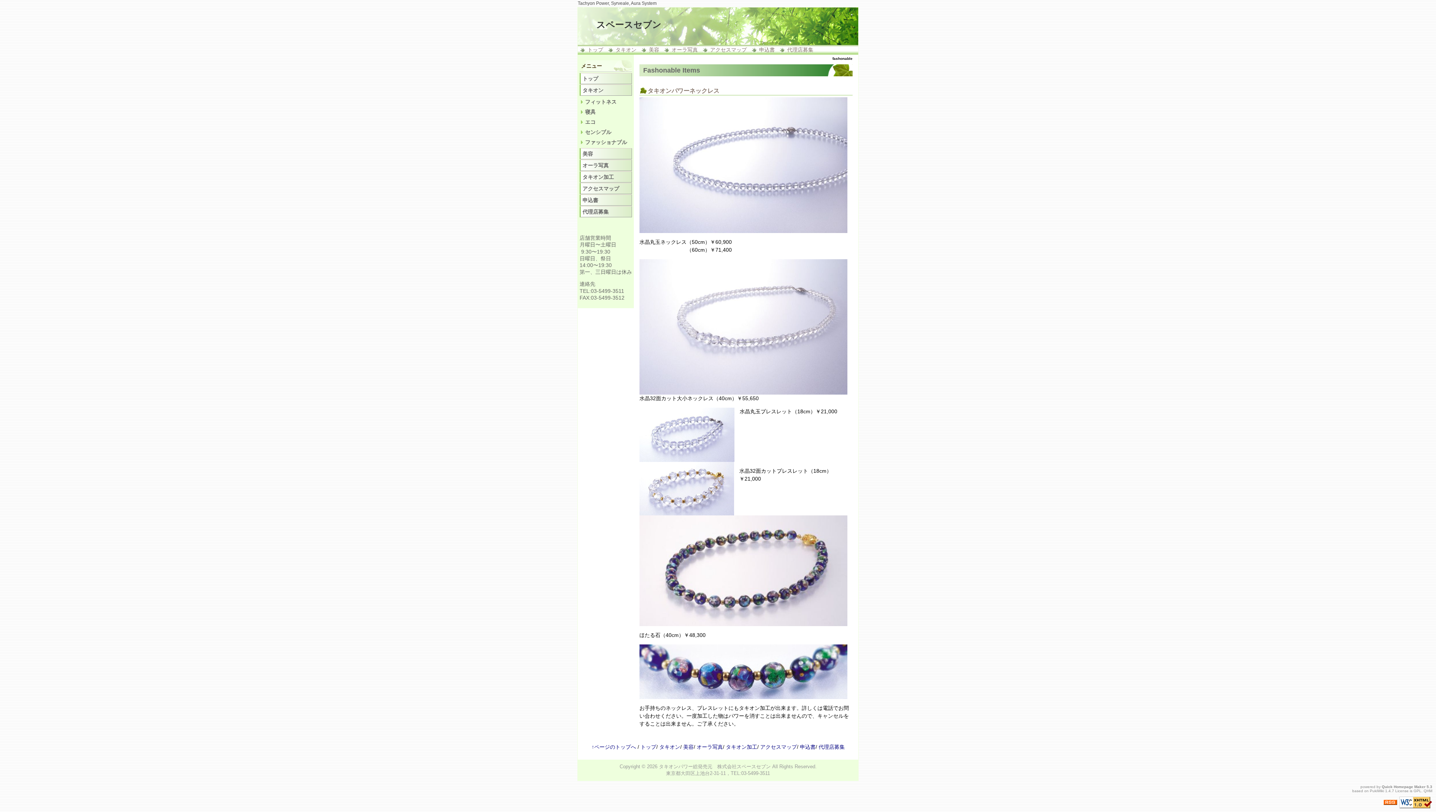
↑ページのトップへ (614, 747)
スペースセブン (629, 24)
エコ (590, 122)
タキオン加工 (598, 177)
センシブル (598, 132)
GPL (1417, 791)
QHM (1428, 791)
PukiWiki (1377, 791)
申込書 (767, 50)
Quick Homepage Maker (1404, 787)
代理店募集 (800, 50)
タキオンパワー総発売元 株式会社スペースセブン (715, 766)
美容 (654, 50)
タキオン (626, 50)
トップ (595, 50)
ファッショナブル (606, 142)
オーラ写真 (685, 50)
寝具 (590, 112)
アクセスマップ (728, 50)
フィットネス (601, 102)
